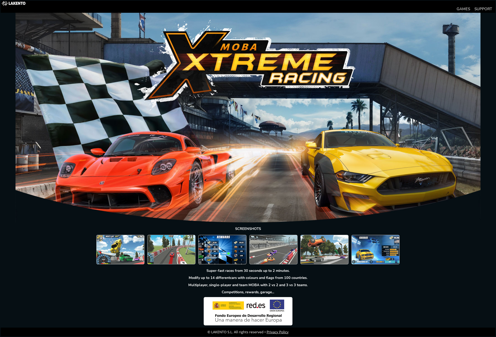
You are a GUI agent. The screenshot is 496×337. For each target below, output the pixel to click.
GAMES (463, 8)
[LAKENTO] (13, 6)
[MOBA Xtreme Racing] (120, 264)
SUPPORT (483, 8)
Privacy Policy (278, 332)
